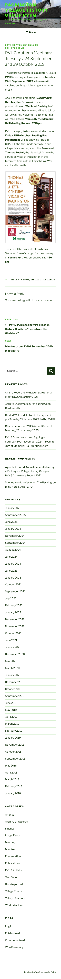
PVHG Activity (13, 870)
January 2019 (13, 737)
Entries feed (12, 933)
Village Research (43, 280)
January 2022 (13, 612)
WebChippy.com (41, 972)
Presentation (19, 280)
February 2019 (13, 730)
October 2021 (13, 633)
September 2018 (15, 758)
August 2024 (13, 549)
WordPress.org (14, 947)
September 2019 (15, 696)
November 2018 (14, 744)
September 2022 (15, 591)
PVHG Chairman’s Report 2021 (23, 475)
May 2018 (11, 765)
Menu (32, 32)
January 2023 (13, 577)
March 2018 (12, 779)
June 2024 (11, 556)
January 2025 (13, 528)
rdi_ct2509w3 (15, 48)
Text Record (12, 877)
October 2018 (13, 751)
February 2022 (14, 605)
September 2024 (15, 542)
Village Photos (14, 891)
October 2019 (13, 689)
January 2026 (13, 508)
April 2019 (11, 716)
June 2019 (11, 703)
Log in (8, 926)
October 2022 (13, 584)
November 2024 (15, 535)
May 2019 (11, 710)
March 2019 (12, 723)
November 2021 (14, 626)
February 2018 (13, 786)
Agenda (9, 814)
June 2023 (11, 570)
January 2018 (13, 793)
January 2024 (13, 563)
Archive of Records (16, 821)
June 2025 (11, 521)
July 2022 (10, 598)
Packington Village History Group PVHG (26, 10)
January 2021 (13, 647)
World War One (14, 905)
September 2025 (15, 515)
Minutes (10, 849)
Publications (12, 863)
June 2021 (11, 640)
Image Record (13, 835)
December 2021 (14, 619)
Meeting (10, 842)
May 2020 (11, 661)
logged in (25, 300)
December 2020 (15, 654)
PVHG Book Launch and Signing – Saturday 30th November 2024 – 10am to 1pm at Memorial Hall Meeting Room (30, 441)
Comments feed (15, 940)
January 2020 (13, 675)
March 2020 (12, 668)
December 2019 (14, 682)
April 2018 (11, 772)
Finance (10, 828)
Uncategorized (14, 884)
